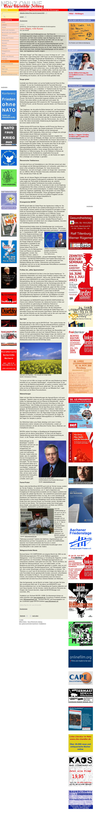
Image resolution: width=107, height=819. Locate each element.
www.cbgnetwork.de (39, 597)
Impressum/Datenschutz (10, 74)
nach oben (35, 616)
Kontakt (4, 71)
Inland (4, 27)
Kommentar (5, 40)
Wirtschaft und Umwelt (9, 32)
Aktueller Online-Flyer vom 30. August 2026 (32, 13)
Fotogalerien (6, 51)
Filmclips (5, 48)
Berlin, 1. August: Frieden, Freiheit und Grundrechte (79, 135)
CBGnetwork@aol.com (30, 599)
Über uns (5, 69)
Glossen (4, 43)
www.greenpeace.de (30, 536)
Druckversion (23, 21)
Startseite (22, 616)
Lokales (4, 24)
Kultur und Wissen (8, 56)
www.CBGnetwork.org (51, 601)
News (3, 22)
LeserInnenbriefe (7, 63)
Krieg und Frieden (8, 38)
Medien (4, 45)
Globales (5, 35)
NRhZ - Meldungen (76, 14)
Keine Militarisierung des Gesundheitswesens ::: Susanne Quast (81, 75)
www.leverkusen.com (49, 482)
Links (3, 66)
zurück (22, 17)
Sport (3, 53)
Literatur (4, 59)
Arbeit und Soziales (8, 30)
